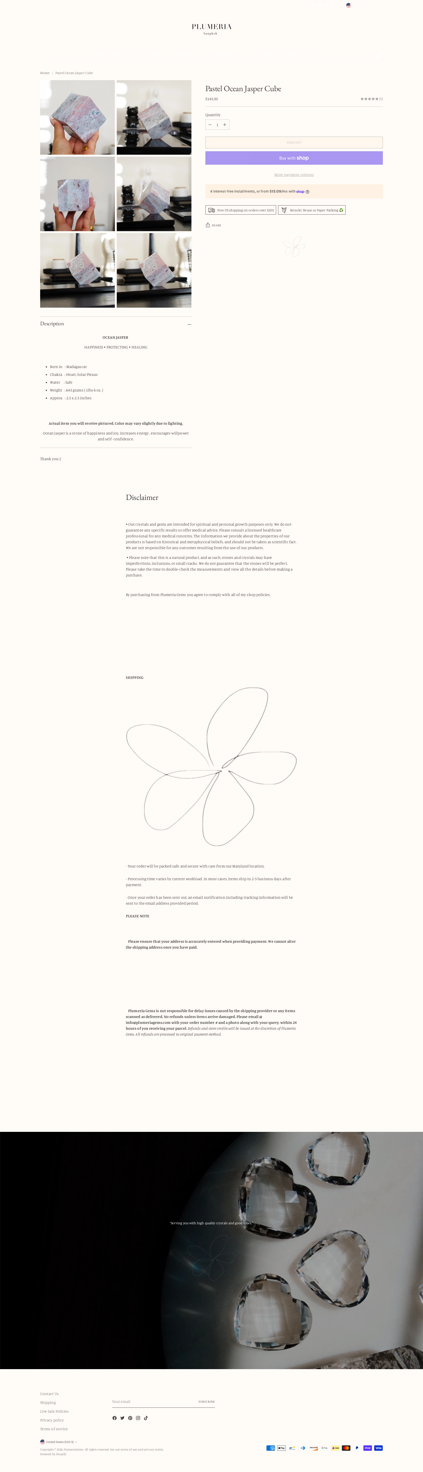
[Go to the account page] (370, 54)
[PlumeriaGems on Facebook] (313, 5)
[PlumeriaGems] (211, 27)
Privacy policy (52, 1420)
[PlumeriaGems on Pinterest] (326, 5)
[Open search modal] (43, 54)
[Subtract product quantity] (224, 125)
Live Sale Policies (54, 1411)
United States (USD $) (365, 5)
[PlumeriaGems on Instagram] (332, 5)
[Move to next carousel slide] (379, 1105)
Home (44, 73)
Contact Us (49, 1393)
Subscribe (207, 1401)
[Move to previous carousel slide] (367, 1105)
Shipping (48, 1402)
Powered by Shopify (53, 1454)
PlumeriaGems (73, 1449)
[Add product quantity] (210, 125)
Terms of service (54, 1428)
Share (216, 225)
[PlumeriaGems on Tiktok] (339, 5)
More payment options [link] (294, 174)
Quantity (213, 114)
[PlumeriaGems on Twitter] (320, 5)
